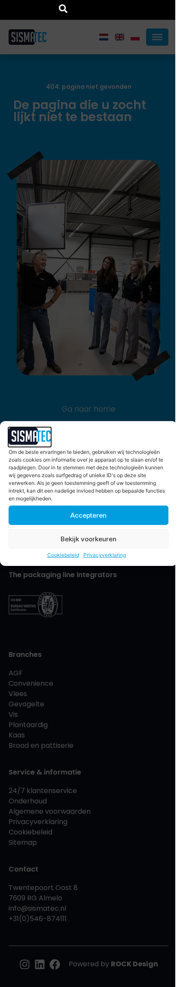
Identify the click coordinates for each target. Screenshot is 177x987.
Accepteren (88, 515)
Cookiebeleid (63, 555)
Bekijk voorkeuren (88, 539)
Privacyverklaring (104, 555)
